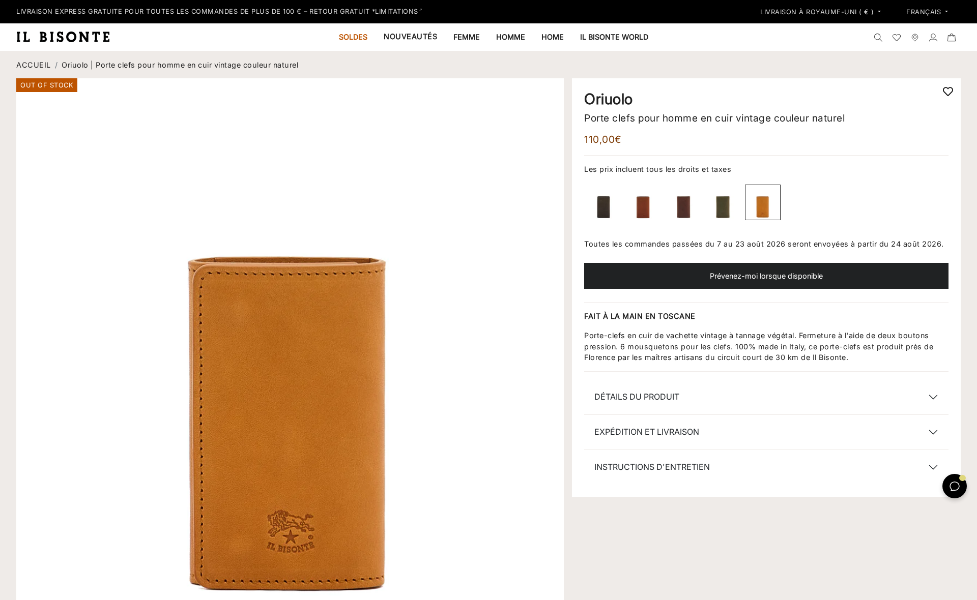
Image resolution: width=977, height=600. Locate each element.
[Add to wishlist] (948, 91)
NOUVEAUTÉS (410, 36)
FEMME (466, 37)
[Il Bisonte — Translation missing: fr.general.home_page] (67, 37)
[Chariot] (951, 37)
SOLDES (353, 37)
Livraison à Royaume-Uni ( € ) (818, 12)
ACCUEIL (33, 65)
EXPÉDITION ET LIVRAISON (646, 432)
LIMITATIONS (396, 11)
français (924, 12)
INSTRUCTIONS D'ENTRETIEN (652, 467)
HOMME (510, 37)
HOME (552, 37)
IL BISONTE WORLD (614, 37)
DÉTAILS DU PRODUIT (636, 397)
